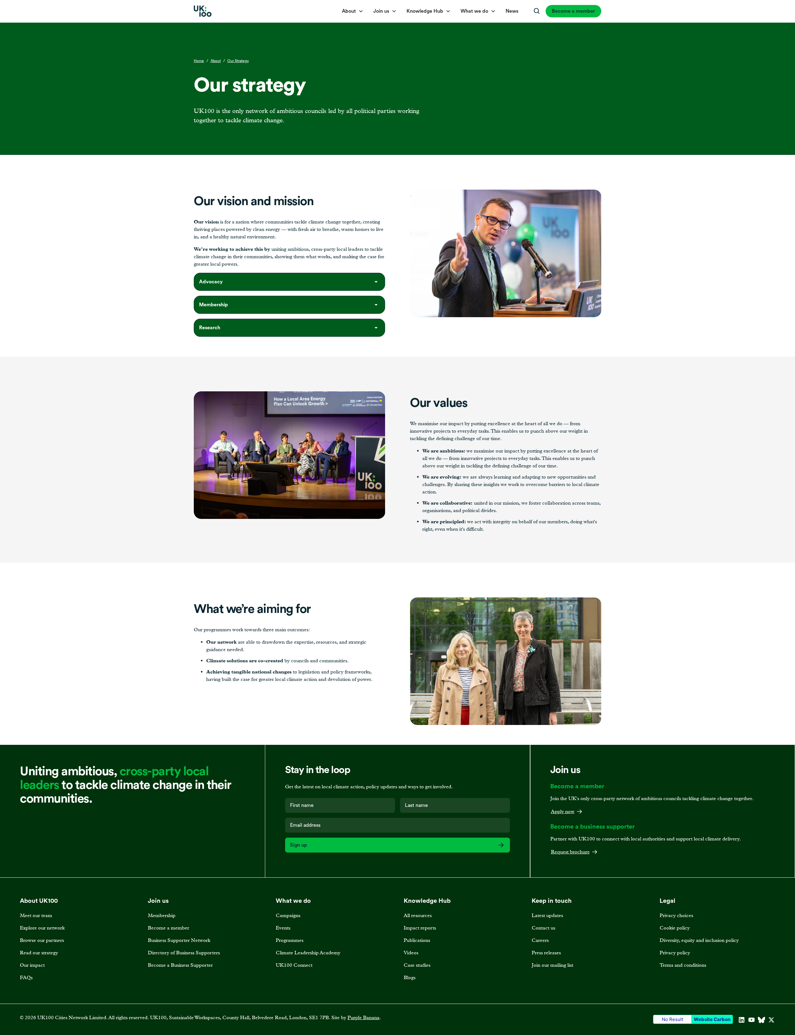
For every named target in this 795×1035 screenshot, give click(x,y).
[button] (352, 11)
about (216, 61)
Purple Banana (363, 1017)
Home (199, 61)
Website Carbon (712, 1019)
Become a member (573, 11)
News (512, 11)
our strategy (238, 61)
